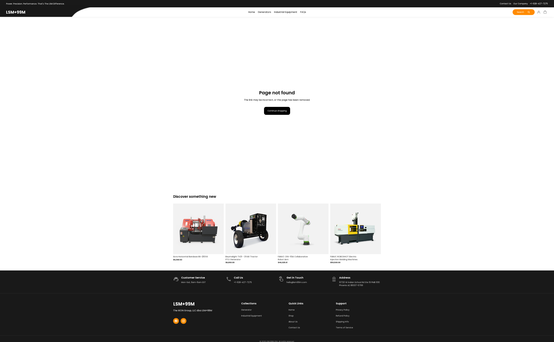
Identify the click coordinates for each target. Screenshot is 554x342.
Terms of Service (344, 327)
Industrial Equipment (251, 315)
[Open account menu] (539, 12)
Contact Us (505, 3)
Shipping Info (342, 321)
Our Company (520, 3)
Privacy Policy (342, 309)
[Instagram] (183, 321)
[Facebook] (176, 321)
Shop (291, 315)
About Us (293, 321)
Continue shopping (277, 110)
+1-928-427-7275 (539, 3)
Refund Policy (342, 315)
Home (292, 309)
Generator (246, 309)
